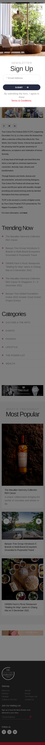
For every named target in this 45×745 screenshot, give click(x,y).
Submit (19, 87)
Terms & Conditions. (21, 100)
